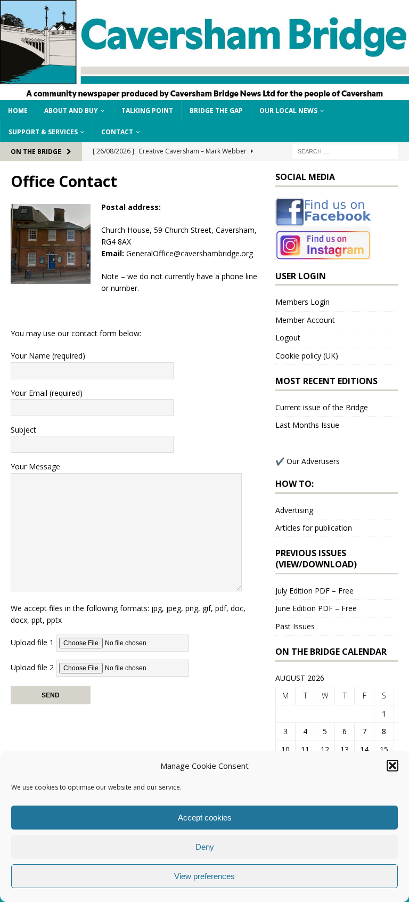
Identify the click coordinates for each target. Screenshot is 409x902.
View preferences (204, 876)
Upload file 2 (33, 667)
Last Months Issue (307, 425)
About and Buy (71, 110)
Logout (287, 337)
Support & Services (43, 131)
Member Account (305, 320)
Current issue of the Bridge (321, 407)
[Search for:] (345, 150)
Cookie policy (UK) (306, 356)
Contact (117, 131)
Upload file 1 (33, 642)
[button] (392, 765)
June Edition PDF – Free (316, 608)
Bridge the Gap (216, 110)
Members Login (302, 302)
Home (18, 110)
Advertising (294, 510)
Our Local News (288, 110)
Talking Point (147, 110)
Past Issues (295, 626)
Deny (204, 846)
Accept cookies (205, 817)
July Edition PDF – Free (314, 591)
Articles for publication (313, 528)
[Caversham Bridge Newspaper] (204, 94)
